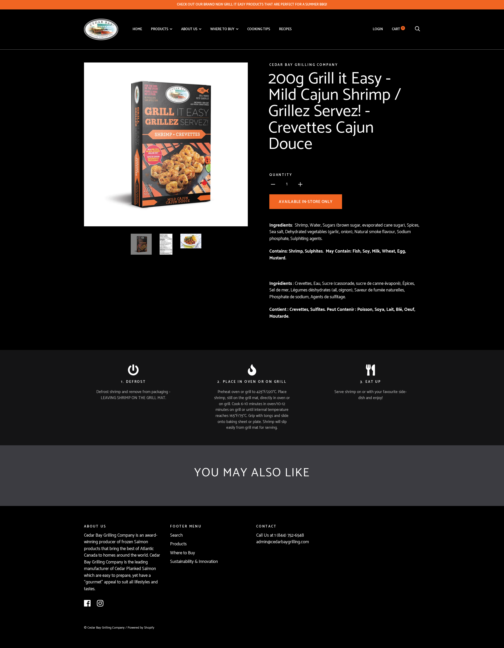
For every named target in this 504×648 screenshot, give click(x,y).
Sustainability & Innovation (194, 561)
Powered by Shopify (141, 627)
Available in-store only (305, 201)
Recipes (285, 29)
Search (176, 535)
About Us (189, 29)
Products (159, 29)
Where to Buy (222, 29)
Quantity (280, 175)
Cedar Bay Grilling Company (303, 65)
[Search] (417, 29)
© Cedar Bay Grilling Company (104, 627)
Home (137, 29)
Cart (398, 29)
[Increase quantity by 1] (300, 184)
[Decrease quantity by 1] (273, 184)
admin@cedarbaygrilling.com (282, 542)
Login (378, 29)
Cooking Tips (258, 29)
